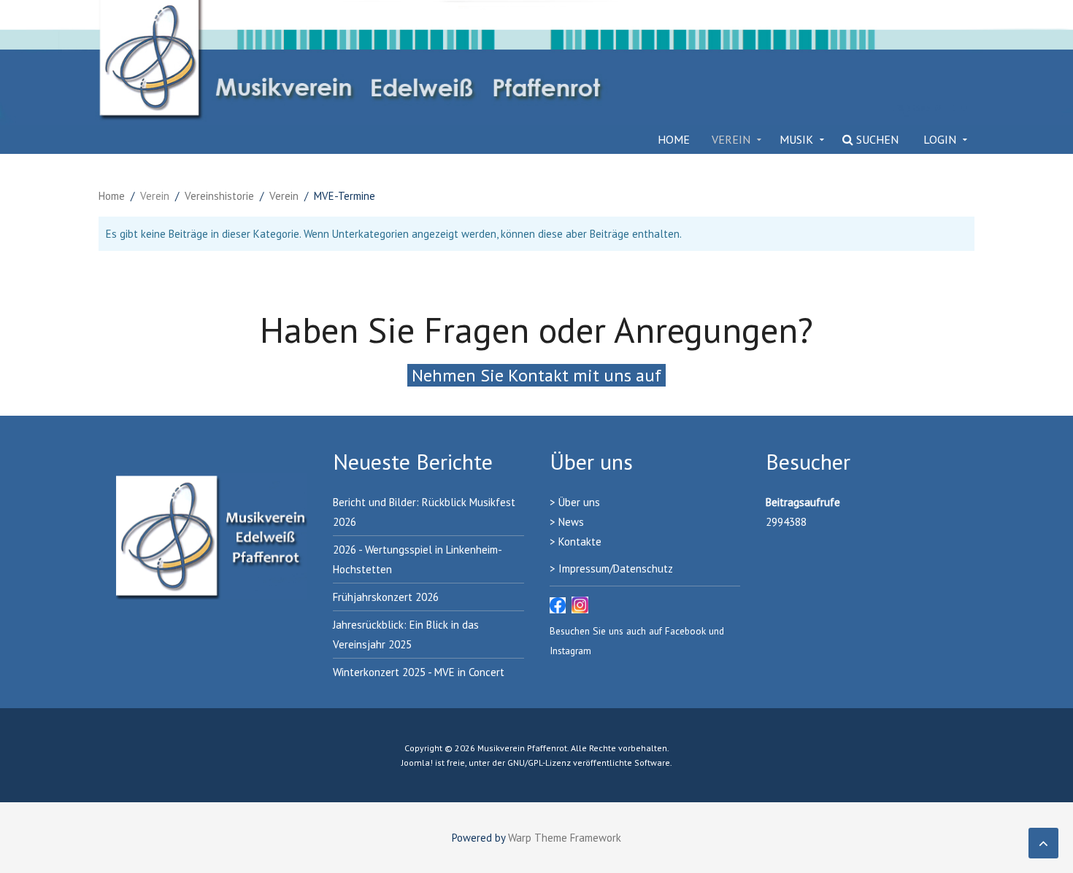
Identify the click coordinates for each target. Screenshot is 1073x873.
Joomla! (417, 762)
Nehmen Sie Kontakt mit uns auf (536, 375)
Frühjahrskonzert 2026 (386, 597)
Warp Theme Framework (564, 838)
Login (939, 139)
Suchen (876, 139)
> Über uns (575, 502)
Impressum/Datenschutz (615, 568)
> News (567, 522)
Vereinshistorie (219, 196)
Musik (796, 139)
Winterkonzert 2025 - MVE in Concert (418, 672)
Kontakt (577, 541)
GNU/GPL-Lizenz (539, 762)
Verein (731, 139)
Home (674, 139)
